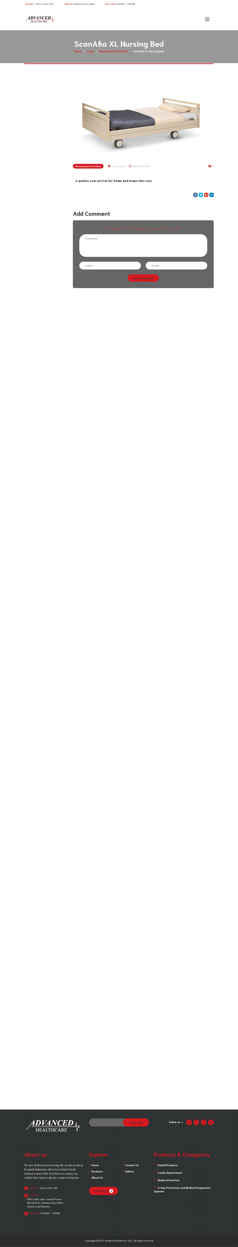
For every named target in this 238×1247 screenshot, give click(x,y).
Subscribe (136, 1122)
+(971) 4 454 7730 (43, 1188)
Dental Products (168, 1165)
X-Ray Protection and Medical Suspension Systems (182, 1189)
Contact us (101, 1190)
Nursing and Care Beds (88, 166)
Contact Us (132, 1165)
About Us (97, 1177)
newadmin (120, 166)
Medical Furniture (169, 1180)
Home (95, 1165)
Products (97, 1171)
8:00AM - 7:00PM (44, 1213)
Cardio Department (170, 1172)
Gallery (129, 1171)
